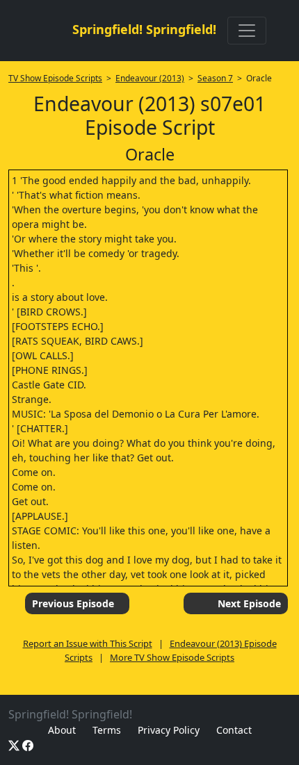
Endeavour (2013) (149, 78)
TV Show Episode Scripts (55, 78)
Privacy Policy (169, 730)
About (62, 730)
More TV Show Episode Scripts (172, 657)
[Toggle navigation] (246, 30)
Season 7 (215, 78)
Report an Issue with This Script (87, 643)
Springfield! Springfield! (144, 29)
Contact (234, 730)
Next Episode (249, 603)
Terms (106, 730)
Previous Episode (73, 603)
